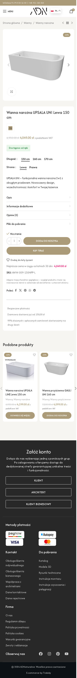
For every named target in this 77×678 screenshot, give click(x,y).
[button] (8, 65)
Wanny (28, 23)
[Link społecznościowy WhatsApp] (30, 290)
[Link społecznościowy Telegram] (34, 290)
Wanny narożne (45, 23)
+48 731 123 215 (36, 2)
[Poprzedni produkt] (63, 23)
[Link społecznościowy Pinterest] (25, 290)
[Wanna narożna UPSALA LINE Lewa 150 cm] (20, 368)
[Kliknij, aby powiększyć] (11, 92)
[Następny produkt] (72, 23)
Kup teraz (38, 250)
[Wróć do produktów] (67, 23)
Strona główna (11, 23)
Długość (11, 159)
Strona (11, 167)
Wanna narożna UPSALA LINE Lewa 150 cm (19, 392)
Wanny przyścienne (60, 399)
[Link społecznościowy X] (20, 290)
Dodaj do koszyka (47, 241)
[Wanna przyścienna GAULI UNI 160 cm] (56, 368)
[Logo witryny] (38, 11)
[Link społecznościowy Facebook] (15, 290)
